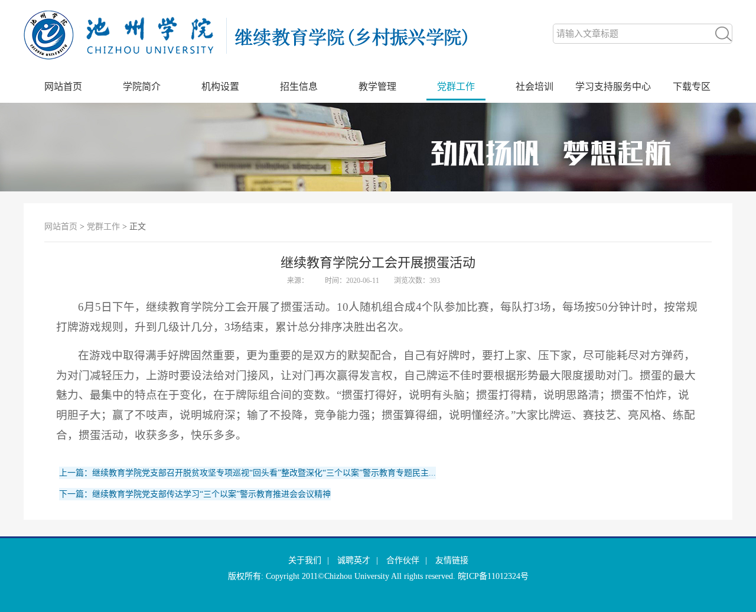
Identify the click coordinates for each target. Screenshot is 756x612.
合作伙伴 (402, 560)
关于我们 (304, 560)
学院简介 (142, 87)
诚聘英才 (353, 560)
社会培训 (534, 87)
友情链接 (451, 560)
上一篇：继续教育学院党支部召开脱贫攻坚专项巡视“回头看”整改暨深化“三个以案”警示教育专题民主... (247, 472)
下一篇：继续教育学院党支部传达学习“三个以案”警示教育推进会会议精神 (195, 494)
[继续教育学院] (260, 68)
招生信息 (299, 87)
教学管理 (377, 87)
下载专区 (692, 87)
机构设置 (220, 87)
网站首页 (63, 87)
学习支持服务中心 (613, 87)
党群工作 (456, 87)
